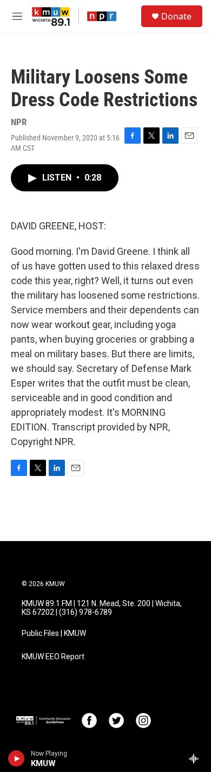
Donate (176, 16)
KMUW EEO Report (53, 657)
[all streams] (196, 758)
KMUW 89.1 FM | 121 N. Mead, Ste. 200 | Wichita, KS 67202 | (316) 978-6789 (102, 608)
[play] (16, 758)
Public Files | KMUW (54, 633)
